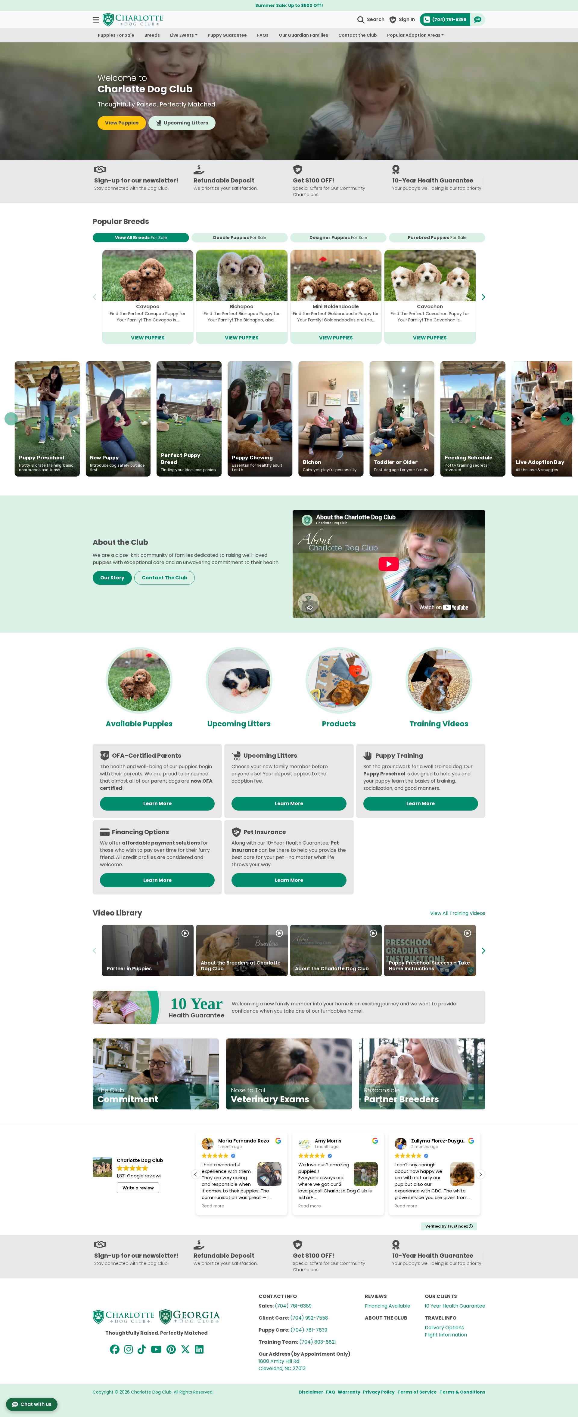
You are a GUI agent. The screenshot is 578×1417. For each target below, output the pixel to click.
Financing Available (387, 1305)
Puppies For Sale (116, 35)
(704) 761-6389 (293, 1305)
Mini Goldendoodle (336, 306)
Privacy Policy (379, 1392)
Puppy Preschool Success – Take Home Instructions (429, 965)
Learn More (157, 803)
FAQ (330, 1392)
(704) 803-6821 (317, 1342)
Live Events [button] (182, 35)
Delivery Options (444, 1327)
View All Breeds (141, 238)
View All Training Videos (457, 913)
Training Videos (438, 724)
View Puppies (121, 122)
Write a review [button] (138, 1188)
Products (339, 724)
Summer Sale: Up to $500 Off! (289, 5)
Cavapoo (148, 306)
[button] (96, 19)
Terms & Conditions (462, 1392)
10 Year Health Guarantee (455, 1305)
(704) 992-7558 (309, 1317)
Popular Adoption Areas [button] (413, 35)
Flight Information (446, 1334)
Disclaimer (311, 1392)
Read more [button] (213, 1206)
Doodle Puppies (239, 238)
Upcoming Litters (186, 122)
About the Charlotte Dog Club (332, 968)
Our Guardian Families (303, 35)
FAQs (263, 35)
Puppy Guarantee (227, 35)
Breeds (152, 35)
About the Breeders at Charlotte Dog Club (241, 965)
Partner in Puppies (129, 968)
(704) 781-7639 (309, 1330)
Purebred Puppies (437, 238)
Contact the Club (357, 35)
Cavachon (430, 306)
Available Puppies (139, 724)
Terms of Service (417, 1392)
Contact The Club (164, 577)
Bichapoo (241, 306)
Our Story (112, 577)
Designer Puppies (338, 238)
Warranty (349, 1392)
